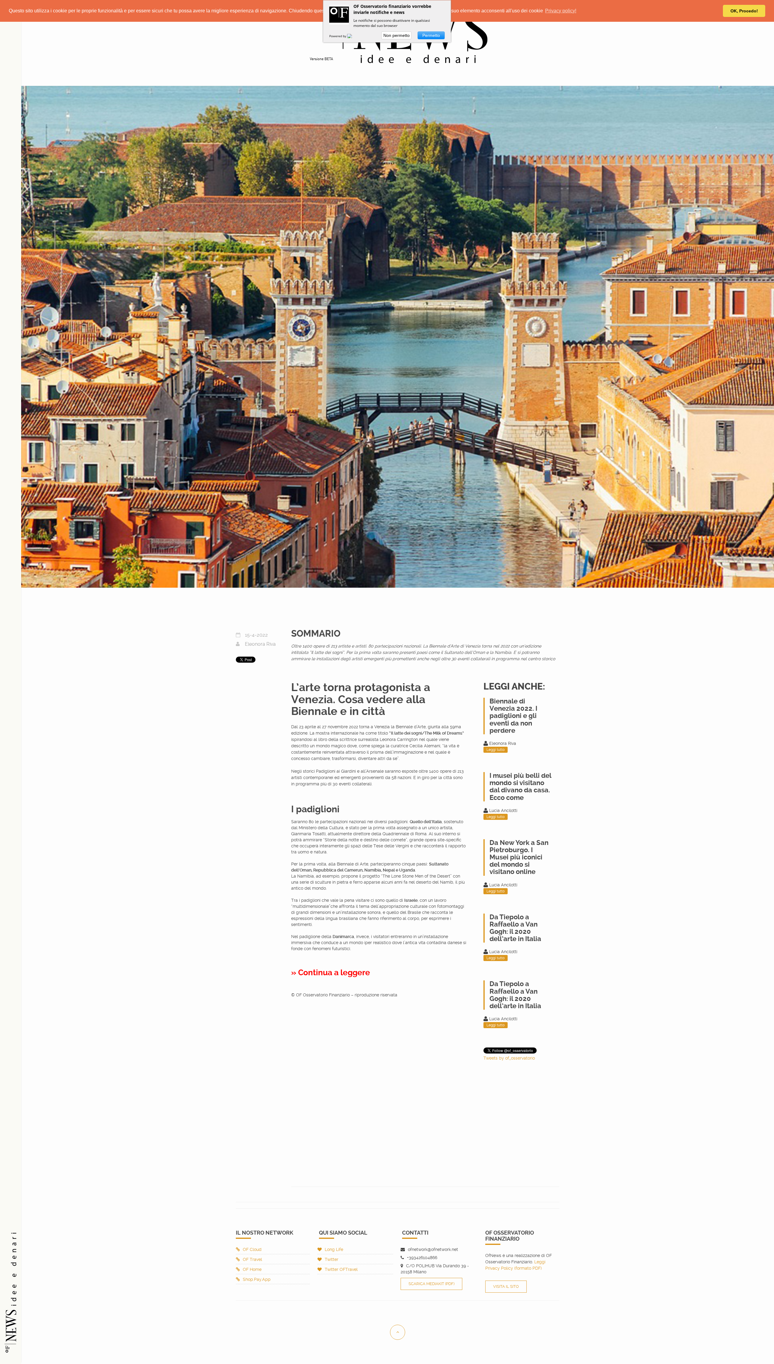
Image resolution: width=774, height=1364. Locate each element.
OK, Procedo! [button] (744, 10)
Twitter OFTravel (341, 1269)
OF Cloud (252, 1249)
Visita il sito (506, 1286)
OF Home (252, 1269)
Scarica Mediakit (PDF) (431, 1283)
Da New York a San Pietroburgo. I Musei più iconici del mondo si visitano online (518, 857)
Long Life (334, 1249)
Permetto (431, 35)
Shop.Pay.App (257, 1279)
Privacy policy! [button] (560, 10)
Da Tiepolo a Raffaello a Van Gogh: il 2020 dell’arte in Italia (515, 928)
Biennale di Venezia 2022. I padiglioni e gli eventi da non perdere (513, 715)
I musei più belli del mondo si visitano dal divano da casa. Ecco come (520, 786)
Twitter (331, 1259)
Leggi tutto (495, 750)
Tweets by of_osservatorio (509, 1058)
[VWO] (353, 36)
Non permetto (396, 35)
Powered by (338, 36)
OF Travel (252, 1259)
